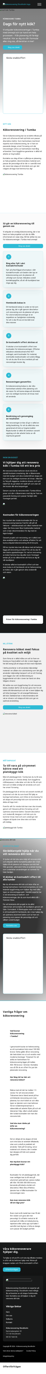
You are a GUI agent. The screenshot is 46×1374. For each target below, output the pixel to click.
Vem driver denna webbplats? (13, 1351)
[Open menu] (39, 4)
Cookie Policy (31, 1351)
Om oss (9, 1316)
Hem (8, 1312)
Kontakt (9, 1322)
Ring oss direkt (14, 47)
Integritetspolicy (8, 1356)
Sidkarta (9, 1319)
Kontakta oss (11, 926)
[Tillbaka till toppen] (38, 1367)
